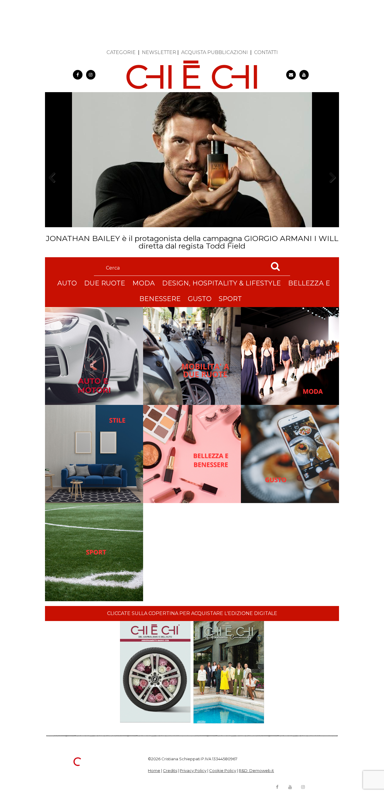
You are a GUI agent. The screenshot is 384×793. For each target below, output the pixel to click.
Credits (170, 770)
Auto (67, 283)
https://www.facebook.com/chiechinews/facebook (77, 75)
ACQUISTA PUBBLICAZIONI (214, 52)
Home (154, 770)
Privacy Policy (193, 770)
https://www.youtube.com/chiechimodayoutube (304, 75)
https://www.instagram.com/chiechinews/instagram (91, 75)
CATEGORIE (121, 52)
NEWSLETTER (159, 52)
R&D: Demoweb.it (256, 770)
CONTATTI (266, 52)
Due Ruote (104, 283)
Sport (230, 299)
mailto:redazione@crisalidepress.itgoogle (291, 75)
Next (330, 187)
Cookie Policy (222, 770)
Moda (143, 283)
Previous (53, 187)
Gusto (200, 299)
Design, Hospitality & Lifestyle (221, 283)
